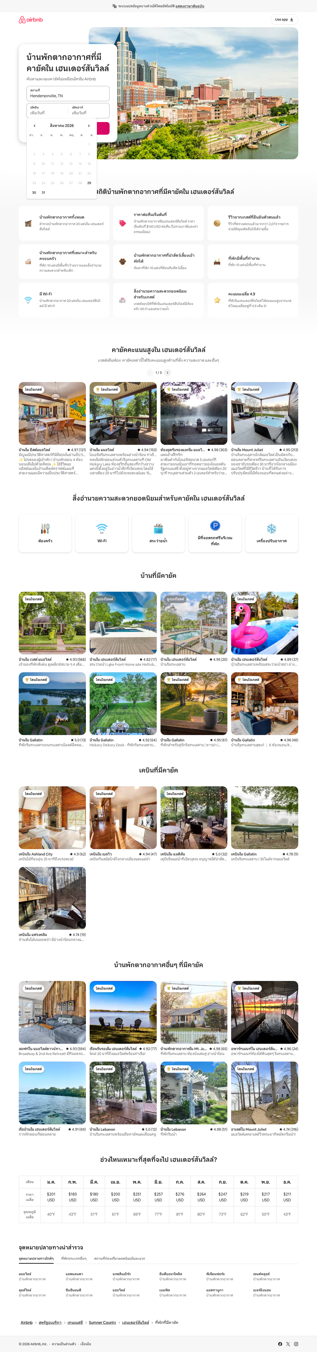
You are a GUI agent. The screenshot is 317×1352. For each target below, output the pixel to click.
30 (34, 192)
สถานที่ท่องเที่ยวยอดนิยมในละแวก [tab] (119, 1258)
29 (89, 183)
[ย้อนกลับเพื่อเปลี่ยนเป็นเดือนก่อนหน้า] (34, 125)
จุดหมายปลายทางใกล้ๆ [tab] (36, 1258)
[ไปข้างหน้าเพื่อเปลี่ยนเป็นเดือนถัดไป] (88, 125)
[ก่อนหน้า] (150, 372)
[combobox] (68, 96)
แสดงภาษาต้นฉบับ (190, 6)
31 (43, 192)
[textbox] (47, 113)
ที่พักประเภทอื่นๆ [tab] (74, 1258)
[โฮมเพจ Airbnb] (31, 19)
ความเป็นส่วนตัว (64, 1344)
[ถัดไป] (167, 372)
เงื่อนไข (85, 1344)
